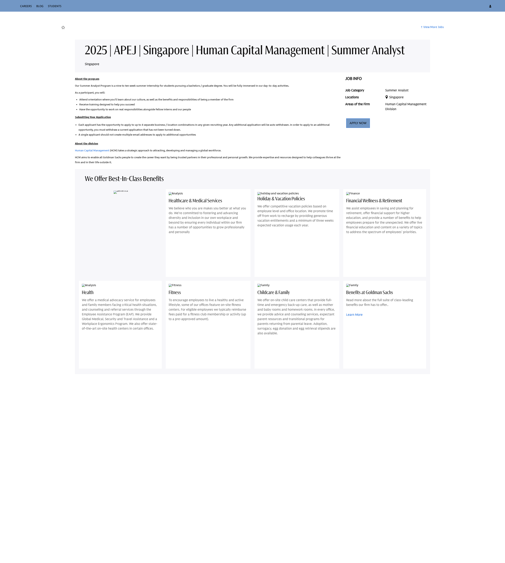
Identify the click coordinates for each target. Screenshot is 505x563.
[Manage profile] (491, 6)
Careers (26, 6)
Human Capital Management (92, 150)
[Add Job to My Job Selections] (63, 28)
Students (54, 6)
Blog (39, 6)
